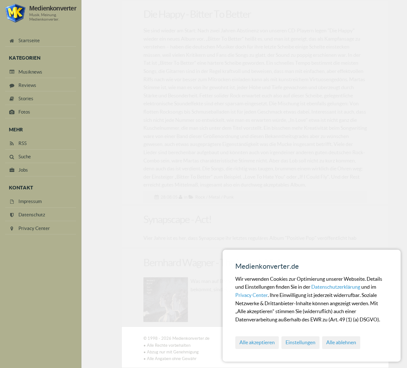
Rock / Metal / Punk (214, 197)
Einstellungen (300, 342)
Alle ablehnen (341, 342)
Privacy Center (251, 295)
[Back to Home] (15, 13)
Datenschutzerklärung (336, 287)
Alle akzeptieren (257, 342)
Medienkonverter (52, 8)
